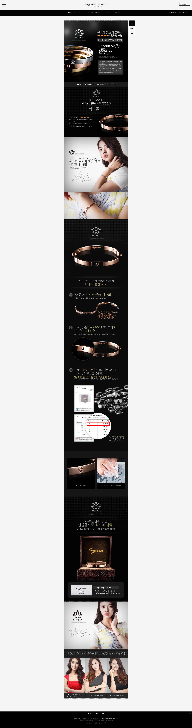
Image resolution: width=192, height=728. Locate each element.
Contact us (120, 12)
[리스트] (132, 23)
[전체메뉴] (4, 4)
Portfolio (96, 12)
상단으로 (190, 713)
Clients (108, 12)
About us (71, 12)
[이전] (132, 28)
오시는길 (90, 713)
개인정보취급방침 (100, 713)
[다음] (132, 33)
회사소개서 (183, 4)
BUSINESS (83, 12)
